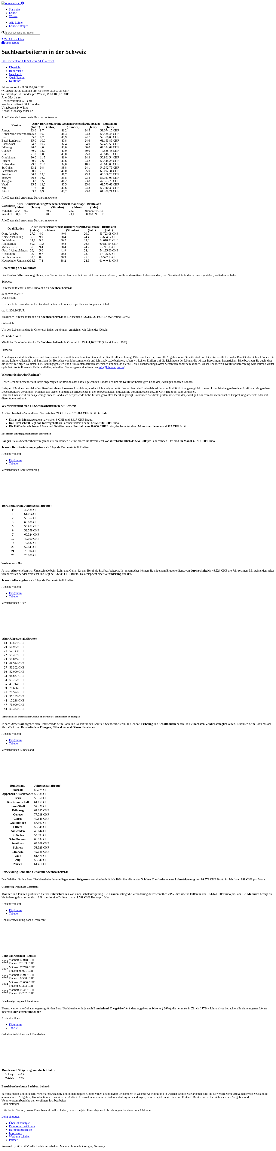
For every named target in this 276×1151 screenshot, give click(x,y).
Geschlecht (15, 74)
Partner (13, 1139)
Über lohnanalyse (19, 1123)
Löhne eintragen (18, 26)
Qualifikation (17, 77)
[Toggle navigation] (22, 3)
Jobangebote (12, 42)
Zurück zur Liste (14, 39)
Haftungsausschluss (20, 1129)
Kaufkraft (14, 81)
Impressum (15, 1133)
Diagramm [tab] (15, 460)
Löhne (13, 12)
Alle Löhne (16, 22)
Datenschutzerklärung (22, 1126)
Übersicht (14, 67)
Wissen (13, 16)
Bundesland (16, 70)
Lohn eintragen (11, 1116)
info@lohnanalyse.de (111, 367)
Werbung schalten (19, 1136)
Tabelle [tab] (13, 463)
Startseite (14, 9)
